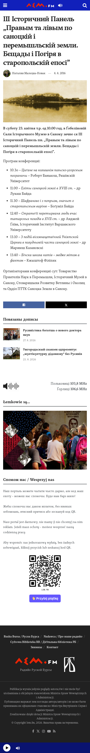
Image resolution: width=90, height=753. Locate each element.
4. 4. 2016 (60, 73)
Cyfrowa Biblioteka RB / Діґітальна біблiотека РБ (43, 642)
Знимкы (36, 647)
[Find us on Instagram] (43, 731)
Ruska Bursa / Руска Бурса (21, 636)
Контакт (52, 647)
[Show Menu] (5, 5)
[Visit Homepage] (40, 5)
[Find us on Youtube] (49, 731)
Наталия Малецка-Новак (28, 73)
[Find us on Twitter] (38, 731)
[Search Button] (85, 5)
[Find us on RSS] (54, 731)
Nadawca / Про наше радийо (63, 636)
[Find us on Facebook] (33, 731)
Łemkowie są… (16, 402)
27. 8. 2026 (29, 340)
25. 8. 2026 (29, 359)
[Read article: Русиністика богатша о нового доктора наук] (11, 334)
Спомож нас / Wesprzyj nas (28, 479)
